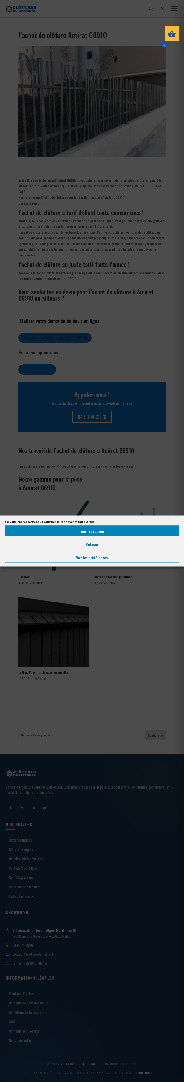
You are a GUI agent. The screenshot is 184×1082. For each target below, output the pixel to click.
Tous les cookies (92, 531)
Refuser (92, 544)
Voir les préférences (92, 557)
